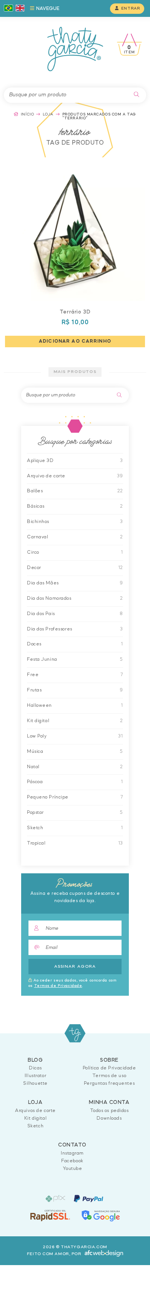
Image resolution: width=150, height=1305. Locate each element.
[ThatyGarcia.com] (75, 49)
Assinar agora (74, 966)
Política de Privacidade (109, 1068)
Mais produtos (75, 372)
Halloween (39, 705)
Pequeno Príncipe (47, 797)
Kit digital (38, 720)
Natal (33, 766)
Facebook (72, 1160)
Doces (34, 644)
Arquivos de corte (35, 1110)
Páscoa (35, 781)
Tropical (36, 843)
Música (35, 751)
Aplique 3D (40, 460)
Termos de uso (109, 1075)
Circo (33, 552)
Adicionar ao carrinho (75, 341)
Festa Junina (42, 659)
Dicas (35, 1068)
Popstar (35, 812)
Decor (34, 567)
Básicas (36, 506)
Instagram (72, 1153)
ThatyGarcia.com (75, 1033)
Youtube (72, 1168)
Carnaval (37, 537)
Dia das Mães (43, 583)
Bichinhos (38, 521)
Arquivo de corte (46, 475)
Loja (48, 114)
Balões (35, 490)
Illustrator (35, 1075)
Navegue (47, 8)
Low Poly (37, 736)
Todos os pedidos (109, 1110)
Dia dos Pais (41, 613)
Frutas (34, 690)
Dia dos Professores (49, 629)
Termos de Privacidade (58, 986)
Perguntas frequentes (109, 1083)
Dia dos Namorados (49, 598)
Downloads (109, 1118)
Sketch (35, 827)
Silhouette (35, 1083)
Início (27, 114)
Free (32, 674)
